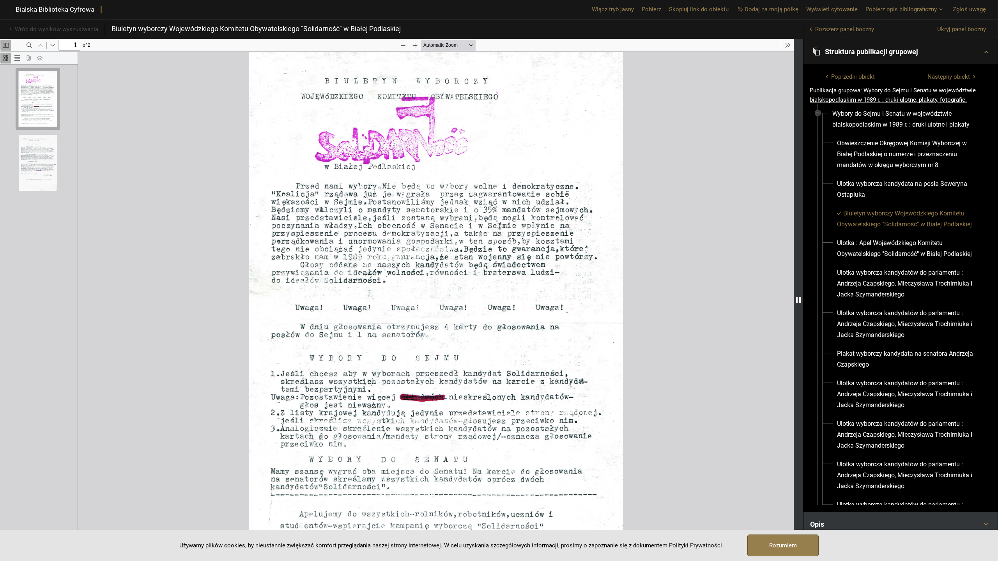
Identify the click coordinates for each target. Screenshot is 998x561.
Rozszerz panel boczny (844, 29)
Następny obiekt (948, 76)
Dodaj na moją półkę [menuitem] (771, 9)
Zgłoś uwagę (969, 9)
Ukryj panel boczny (961, 29)
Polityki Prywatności (695, 545)
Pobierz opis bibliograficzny (901, 9)
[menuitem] (905, 119)
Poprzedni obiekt (853, 76)
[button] (900, 51)
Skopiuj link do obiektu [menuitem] (699, 9)
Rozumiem (783, 545)
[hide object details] (798, 300)
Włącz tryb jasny (613, 9)
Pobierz (651, 9)
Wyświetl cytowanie (832, 9)
